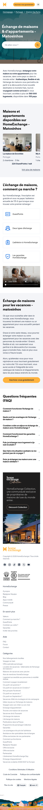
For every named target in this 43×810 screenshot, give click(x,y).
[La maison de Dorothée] (17, 150)
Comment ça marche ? (11, 619)
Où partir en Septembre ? (12, 696)
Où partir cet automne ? (12, 685)
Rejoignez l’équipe (10, 594)
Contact (6, 647)
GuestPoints (7, 622)
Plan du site (8, 785)
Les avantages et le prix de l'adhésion (17, 731)
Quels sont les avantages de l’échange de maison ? (19, 418)
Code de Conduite (10, 774)
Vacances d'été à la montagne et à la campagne (21, 699)
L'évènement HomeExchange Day (15, 756)
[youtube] (29, 565)
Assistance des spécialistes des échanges (19, 733)
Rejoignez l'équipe (10, 745)
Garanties (6, 628)
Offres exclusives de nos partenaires (16, 736)
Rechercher (38, 45)
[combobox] (21, 45)
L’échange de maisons (11, 716)
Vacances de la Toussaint (12, 713)
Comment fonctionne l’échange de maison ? (18, 410)
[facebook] (5, 565)
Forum (5, 644)
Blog (4, 597)
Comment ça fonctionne (12, 739)
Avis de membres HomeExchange (16, 674)
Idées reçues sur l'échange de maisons (17, 702)
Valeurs (5, 616)
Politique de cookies (13, 779)
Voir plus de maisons (31, 170)
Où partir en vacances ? (12, 693)
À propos (6, 591)
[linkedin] (19, 565)
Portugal (19, 12)
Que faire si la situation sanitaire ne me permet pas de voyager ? (19, 452)
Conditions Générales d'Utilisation (21, 770)
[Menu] (38, 4)
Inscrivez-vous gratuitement (24, 4)
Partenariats (7, 753)
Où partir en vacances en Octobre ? (16, 688)
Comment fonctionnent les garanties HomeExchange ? (19, 435)
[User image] (28, 147)
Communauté (8, 603)
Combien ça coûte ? (10, 625)
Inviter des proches (10, 631)
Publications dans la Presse (13, 722)
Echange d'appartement (12, 708)
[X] (24, 565)
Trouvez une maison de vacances (15, 711)
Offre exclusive (8, 748)
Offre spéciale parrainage (12, 664)
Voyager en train (9, 661)
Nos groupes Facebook (12, 691)
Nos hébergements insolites (13, 658)
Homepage (8, 12)
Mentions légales (30, 779)
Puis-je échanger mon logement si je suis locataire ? (19, 443)
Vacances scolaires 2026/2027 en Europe (19, 762)
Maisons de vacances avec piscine (16, 672)
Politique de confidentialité (30, 774)
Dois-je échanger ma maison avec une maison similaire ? (19, 460)
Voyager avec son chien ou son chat (16, 705)
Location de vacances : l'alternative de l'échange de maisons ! (21, 668)
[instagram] (9, 565)
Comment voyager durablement (15, 682)
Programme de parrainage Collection (17, 725)
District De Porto (33, 12)
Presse (5, 605)
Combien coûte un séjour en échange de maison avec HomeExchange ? (20, 426)
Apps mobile (7, 600)
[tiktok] (14, 565)
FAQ (4, 642)
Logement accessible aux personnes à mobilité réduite (20, 678)
